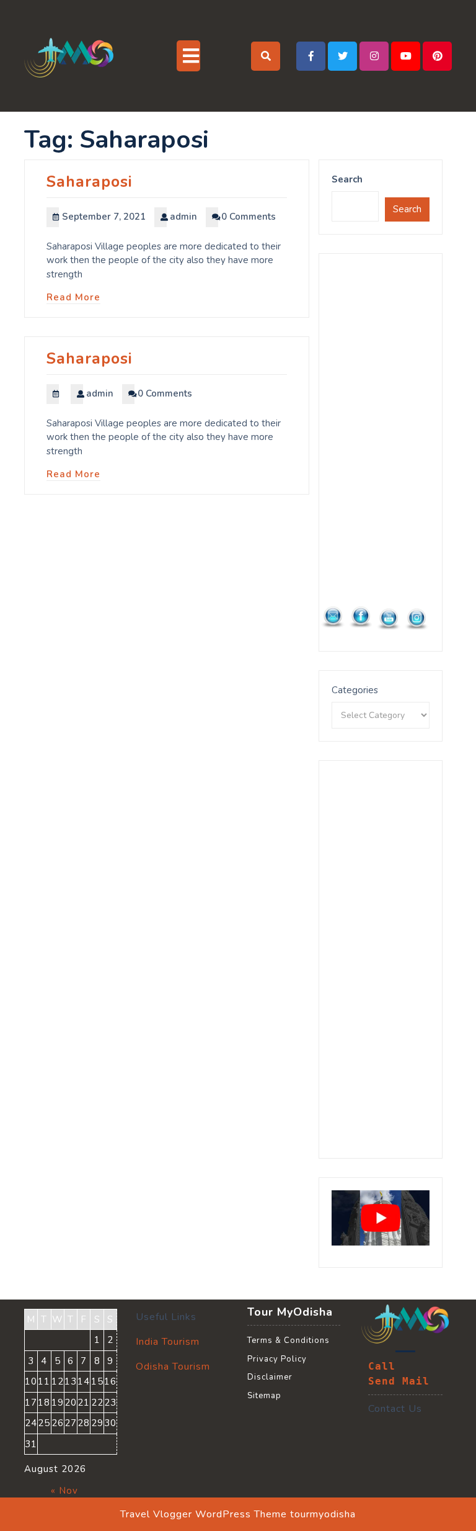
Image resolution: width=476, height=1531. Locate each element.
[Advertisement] (381, 452)
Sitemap (264, 1395)
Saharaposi (89, 181)
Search (347, 179)
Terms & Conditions (288, 1340)
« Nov (64, 1490)
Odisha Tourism (173, 1366)
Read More (73, 297)
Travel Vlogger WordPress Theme (203, 1514)
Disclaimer (270, 1377)
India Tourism (168, 1342)
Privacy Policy (277, 1359)
